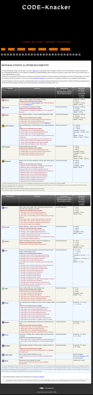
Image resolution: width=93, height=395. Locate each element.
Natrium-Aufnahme (35, 102)
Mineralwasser (49, 388)
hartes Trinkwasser (49, 125)
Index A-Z (21, 49)
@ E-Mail (42, 49)
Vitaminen (35, 70)
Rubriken (31, 49)
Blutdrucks (28, 104)
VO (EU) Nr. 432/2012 (38, 376)
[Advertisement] (46, 23)
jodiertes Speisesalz (39, 78)
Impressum (53, 49)
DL (76, 54)
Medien (11, 49)
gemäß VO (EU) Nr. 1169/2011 (64, 90)
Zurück (41, 388)
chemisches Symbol (10, 90)
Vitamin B (82, 356)
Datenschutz (65, 49)
